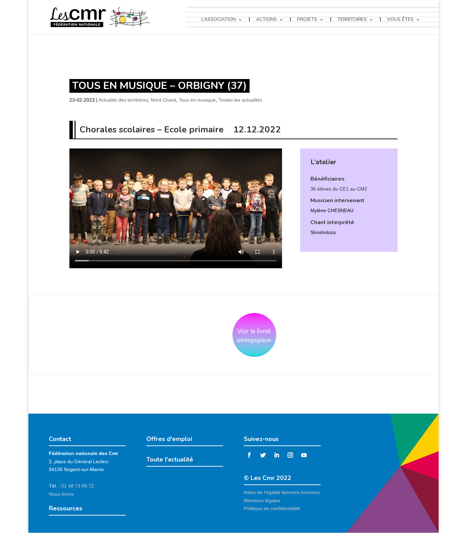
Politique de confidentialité (272, 508)
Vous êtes (400, 19)
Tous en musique (197, 100)
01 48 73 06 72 (77, 486)
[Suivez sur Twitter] (262, 455)
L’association (218, 19)
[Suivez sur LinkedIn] (276, 455)
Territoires (352, 19)
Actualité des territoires (123, 100)
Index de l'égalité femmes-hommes (282, 492)
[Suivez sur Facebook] (249, 455)
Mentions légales (262, 500)
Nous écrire (61, 494)
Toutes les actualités (240, 100)
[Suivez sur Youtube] (303, 455)
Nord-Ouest (163, 100)
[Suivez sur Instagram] (290, 455)
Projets (307, 19)
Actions (266, 19)
